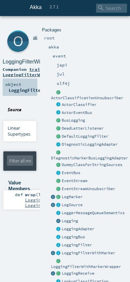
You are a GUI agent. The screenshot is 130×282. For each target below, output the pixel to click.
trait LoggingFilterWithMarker (33, 71)
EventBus (71, 172)
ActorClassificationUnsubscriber (87, 98)
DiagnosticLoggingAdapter (90, 144)
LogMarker (72, 196)
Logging (70, 221)
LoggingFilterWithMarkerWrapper (86, 266)
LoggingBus (73, 237)
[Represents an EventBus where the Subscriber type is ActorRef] (58, 113)
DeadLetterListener (83, 128)
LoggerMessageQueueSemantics (93, 212)
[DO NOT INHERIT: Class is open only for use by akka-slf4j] (58, 197)
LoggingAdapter (78, 229)
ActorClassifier (79, 104)
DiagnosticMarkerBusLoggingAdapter (89, 158)
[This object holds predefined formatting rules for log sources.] (53, 205)
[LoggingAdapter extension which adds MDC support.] (58, 144)
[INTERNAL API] (58, 92)
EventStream (74, 180)
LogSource (72, 204)
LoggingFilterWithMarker (88, 253)
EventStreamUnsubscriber (88, 188)
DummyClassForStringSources (92, 164)
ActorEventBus (77, 112)
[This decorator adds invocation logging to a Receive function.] (58, 273)
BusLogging (73, 120)
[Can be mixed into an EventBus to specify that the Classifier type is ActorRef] (58, 105)
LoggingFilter (77, 245)
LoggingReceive (78, 273)
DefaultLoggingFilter (85, 136)
